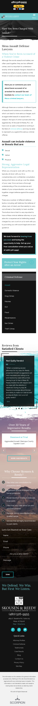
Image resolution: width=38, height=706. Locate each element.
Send (8, 574)
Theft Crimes (10, 329)
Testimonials (19, 648)
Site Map (19, 666)
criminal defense (16, 129)
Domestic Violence (12, 290)
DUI (6, 307)
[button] (34, 16)
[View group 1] (16, 408)
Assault (7, 285)
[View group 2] (19, 408)
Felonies (8, 301)
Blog (19, 655)
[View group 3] (21, 408)
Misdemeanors (10, 318)
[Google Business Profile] (13, 630)
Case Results (19, 651)
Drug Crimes (9, 296)
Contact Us (19, 659)
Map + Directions (19, 624)
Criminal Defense (19, 644)
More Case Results (19, 458)
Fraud (7, 312)
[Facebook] (19, 630)
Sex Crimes (9, 323)
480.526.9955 (19, 2)
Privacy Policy (19, 662)
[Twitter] (25, 630)
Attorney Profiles (19, 640)
